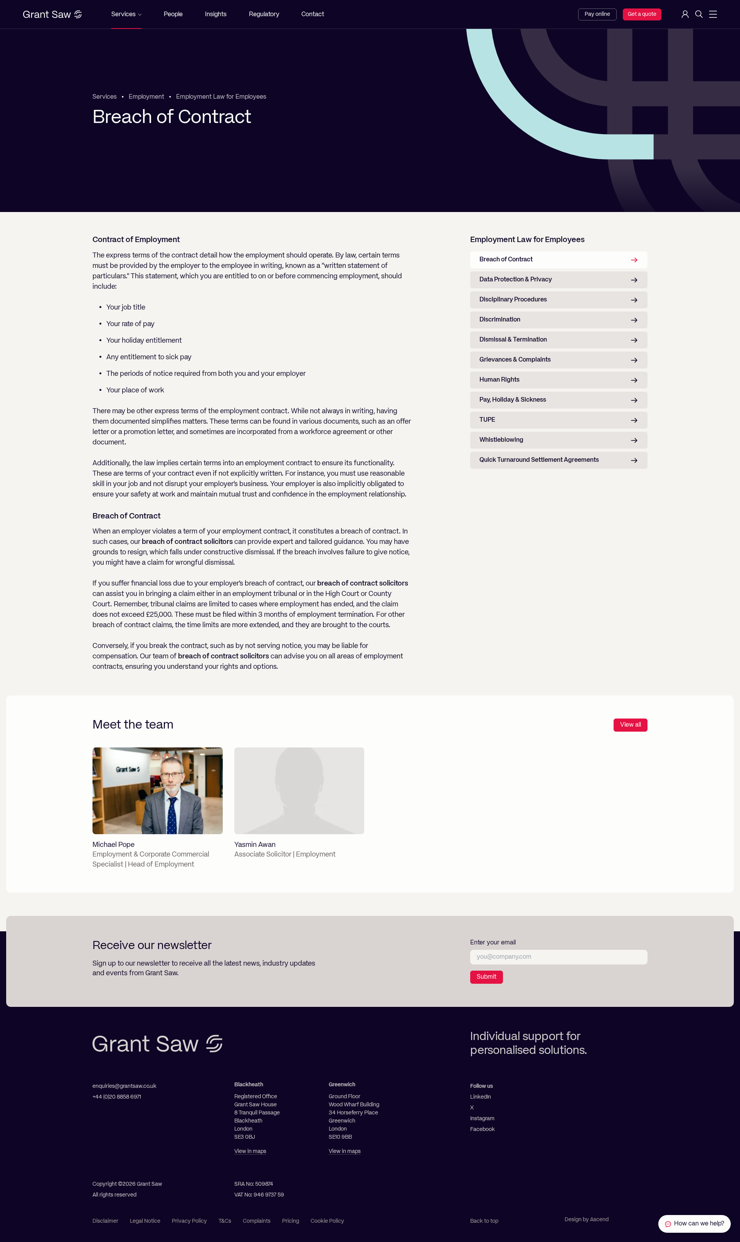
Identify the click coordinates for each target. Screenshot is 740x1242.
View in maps (250, 1151)
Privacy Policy (189, 1221)
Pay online (597, 14)
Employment (146, 97)
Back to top (484, 1221)
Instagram (482, 1118)
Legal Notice (145, 1221)
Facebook (482, 1129)
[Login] (685, 14)
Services (104, 97)
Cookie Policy (327, 1221)
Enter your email (493, 943)
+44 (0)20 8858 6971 (116, 1097)
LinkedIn (480, 1097)
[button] (126, 14)
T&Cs (225, 1221)
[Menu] (713, 14)
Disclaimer (105, 1221)
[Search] (699, 14)
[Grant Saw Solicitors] (52, 14)
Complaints (257, 1221)
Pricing (290, 1221)
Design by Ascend (587, 1219)
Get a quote (642, 14)
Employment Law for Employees (221, 97)
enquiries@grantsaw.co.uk (124, 1086)
